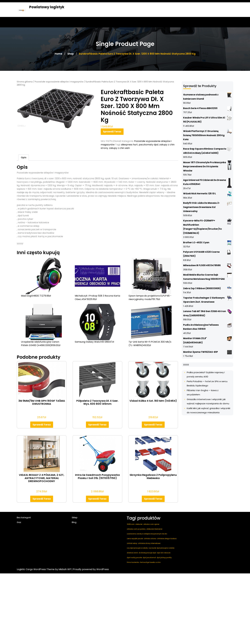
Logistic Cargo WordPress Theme (36, 569)
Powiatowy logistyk (46, 7)
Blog (74, 522)
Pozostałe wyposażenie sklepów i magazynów (59, 81)
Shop (70, 53)
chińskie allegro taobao (167, 538)
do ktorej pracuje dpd (147, 553)
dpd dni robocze (163, 553)
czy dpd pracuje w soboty (137, 548)
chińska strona (150, 538)
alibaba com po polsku (136, 529)
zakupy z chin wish (119, 148)
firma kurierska (133, 562)
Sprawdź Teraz (112, 131)
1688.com (131, 524)
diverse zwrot (132, 553)
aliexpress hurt (129, 144)
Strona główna (25, 81)
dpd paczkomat (149, 557)
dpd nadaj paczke (134, 557)
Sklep (74, 517)
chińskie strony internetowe (149, 543)
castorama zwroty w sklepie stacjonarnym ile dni (147, 534)
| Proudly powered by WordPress (90, 569)
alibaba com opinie (151, 524)
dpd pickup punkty (164, 557)
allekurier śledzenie (154, 529)
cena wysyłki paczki (135, 538)
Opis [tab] (23, 157)
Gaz (19, 522)
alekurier (139, 524)
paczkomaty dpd (148, 144)
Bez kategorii (24, 517)
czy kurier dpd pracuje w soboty (161, 548)
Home (58, 53)
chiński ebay (132, 543)
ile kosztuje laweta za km (150, 562)
